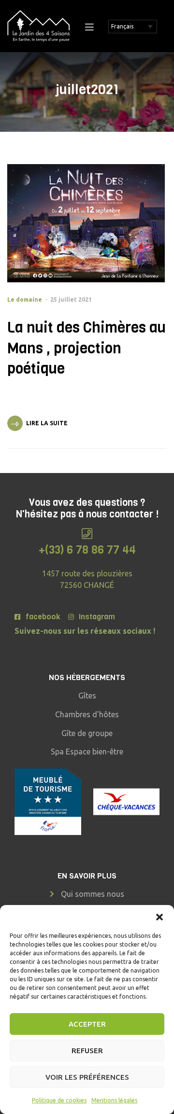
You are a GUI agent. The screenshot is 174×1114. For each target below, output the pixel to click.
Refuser (87, 1050)
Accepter (87, 1024)
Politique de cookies (59, 1100)
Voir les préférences (87, 1077)
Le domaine (24, 299)
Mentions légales (114, 1100)
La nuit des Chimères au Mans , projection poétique (86, 348)
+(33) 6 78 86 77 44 (87, 549)
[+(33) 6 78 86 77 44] (87, 534)
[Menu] (89, 26)
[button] (159, 917)
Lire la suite (47, 423)
